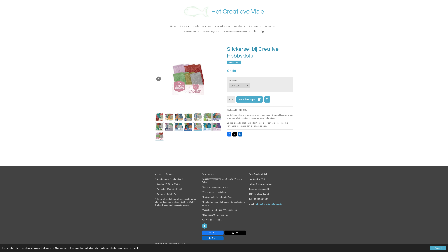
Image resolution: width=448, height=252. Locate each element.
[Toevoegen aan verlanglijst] (267, 99)
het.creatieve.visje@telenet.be (268, 204)
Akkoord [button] (438, 248)
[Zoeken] (255, 31)
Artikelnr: (233, 80)
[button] (159, 117)
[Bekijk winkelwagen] (263, 32)
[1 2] (231, 99)
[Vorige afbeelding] (158, 79)
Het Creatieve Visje (237, 11)
